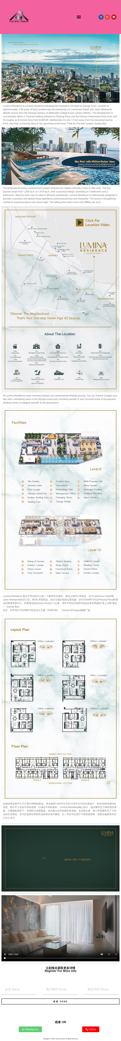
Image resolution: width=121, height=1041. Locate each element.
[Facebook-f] (101, 17)
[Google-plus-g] (107, 17)
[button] (78, 17)
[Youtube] (114, 17)
